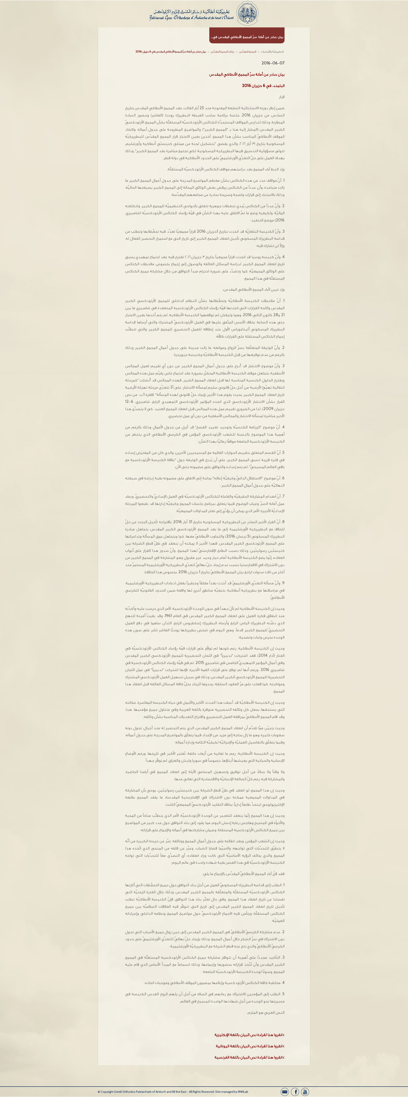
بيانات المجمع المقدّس (222, 51)
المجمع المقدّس (247, 51)
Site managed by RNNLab (231, 1091)
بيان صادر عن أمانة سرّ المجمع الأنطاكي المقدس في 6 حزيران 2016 (171, 51)
